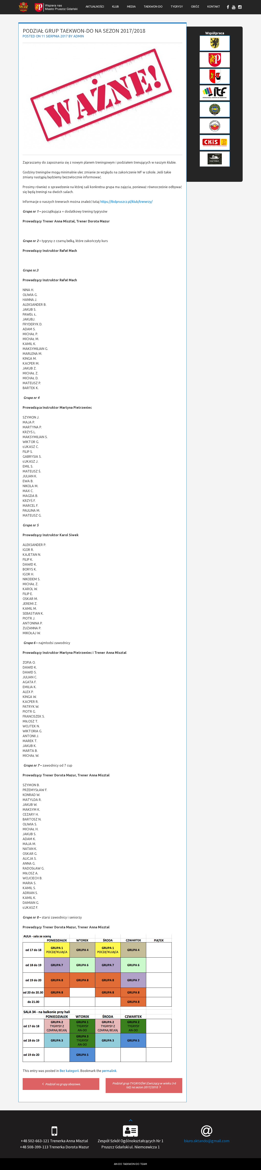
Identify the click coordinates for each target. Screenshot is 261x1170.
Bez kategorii (69, 1071)
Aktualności (95, 6)
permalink (109, 1071)
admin (78, 36)
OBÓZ (195, 6)
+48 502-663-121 (35, 1140)
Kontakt (213, 6)
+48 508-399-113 (34, 1146)
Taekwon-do (153, 6)
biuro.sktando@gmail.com (206, 1140)
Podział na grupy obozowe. (63, 1084)
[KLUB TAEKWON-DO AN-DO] (23, 11)
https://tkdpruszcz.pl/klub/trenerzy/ (126, 201)
